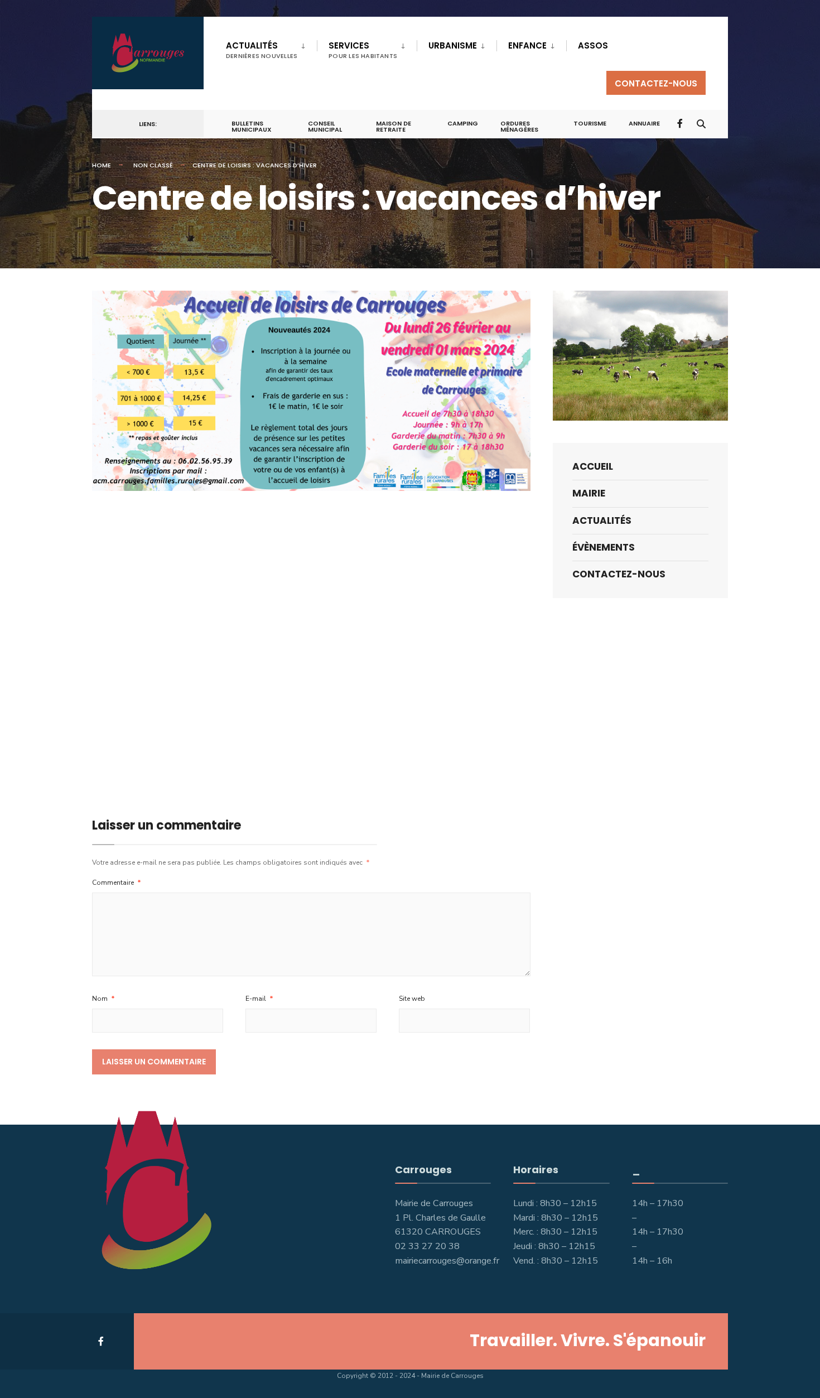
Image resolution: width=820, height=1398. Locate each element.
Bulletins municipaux (251, 126)
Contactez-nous (656, 83)
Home (101, 165)
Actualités (261, 50)
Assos (593, 45)
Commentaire (116, 882)
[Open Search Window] (701, 123)
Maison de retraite (393, 126)
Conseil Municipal (325, 126)
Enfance (527, 45)
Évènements (603, 547)
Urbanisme (452, 45)
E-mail (259, 998)
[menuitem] (271, 48)
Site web (412, 998)
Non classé (153, 165)
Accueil (592, 466)
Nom (103, 998)
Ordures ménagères (519, 126)
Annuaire (644, 123)
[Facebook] (681, 123)
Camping (462, 123)
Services (363, 50)
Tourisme (589, 123)
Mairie (588, 493)
